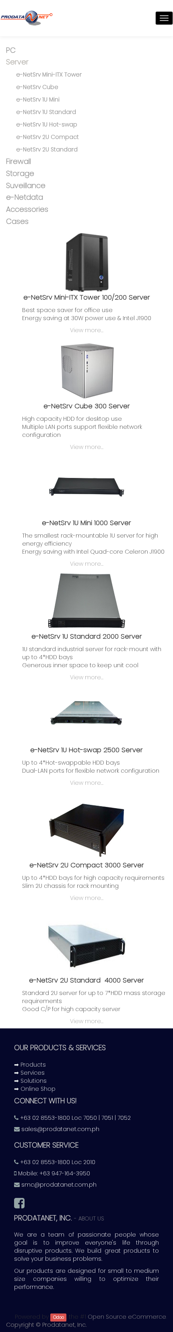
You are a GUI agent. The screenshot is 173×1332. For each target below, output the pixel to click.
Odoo (58, 1317)
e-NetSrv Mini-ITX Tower (49, 74)
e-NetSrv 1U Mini (38, 99)
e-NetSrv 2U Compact (47, 137)
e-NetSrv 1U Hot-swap (46, 124)
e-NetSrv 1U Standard (46, 112)
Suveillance (25, 185)
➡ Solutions (30, 1081)
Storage (20, 173)
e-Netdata (24, 197)
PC (11, 50)
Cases (17, 221)
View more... (86, 330)
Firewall (18, 161)
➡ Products (30, 1065)
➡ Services (29, 1073)
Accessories (27, 209)
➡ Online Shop (35, 1089)
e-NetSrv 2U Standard (47, 149)
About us (91, 1218)
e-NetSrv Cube (37, 87)
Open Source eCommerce (127, 1317)
